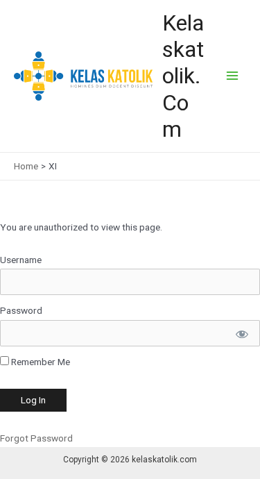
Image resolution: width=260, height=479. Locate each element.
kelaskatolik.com (183, 76)
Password (21, 310)
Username (21, 259)
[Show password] (241, 333)
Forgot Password (36, 438)
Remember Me (39, 361)
